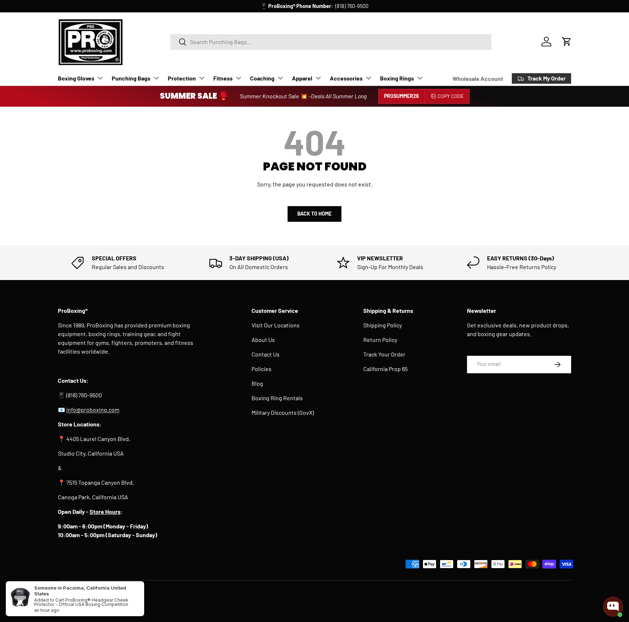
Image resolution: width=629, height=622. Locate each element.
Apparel (302, 78)
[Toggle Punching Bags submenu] (156, 78)
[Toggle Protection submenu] (201, 78)
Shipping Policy (382, 325)
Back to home (314, 213)
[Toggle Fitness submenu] (238, 78)
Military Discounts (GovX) (283, 412)
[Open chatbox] (613, 607)
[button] (567, 42)
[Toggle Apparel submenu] (318, 78)
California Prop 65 (385, 368)
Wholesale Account (477, 78)
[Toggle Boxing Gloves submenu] (100, 78)
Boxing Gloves (76, 78)
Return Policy (380, 339)
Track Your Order (384, 354)
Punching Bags (131, 78)
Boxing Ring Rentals (277, 397)
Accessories (346, 78)
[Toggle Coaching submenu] (280, 78)
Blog (257, 383)
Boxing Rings (397, 78)
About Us (263, 339)
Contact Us (266, 354)
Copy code (451, 96)
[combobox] (330, 42)
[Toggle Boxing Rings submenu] (419, 78)
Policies (262, 368)
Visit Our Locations (276, 325)
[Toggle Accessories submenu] (368, 78)
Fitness (223, 78)
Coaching (262, 78)
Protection (182, 78)
